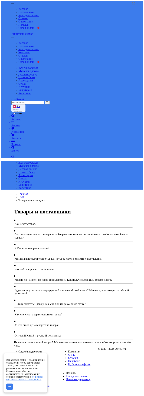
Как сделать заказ (28, 15)
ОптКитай (17, 99)
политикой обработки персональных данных (24, 378)
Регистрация (19, 33)
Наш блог (74, 360)
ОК (9, 386)
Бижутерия (25, 89)
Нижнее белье (26, 77)
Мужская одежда (28, 71)
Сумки (22, 83)
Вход (30, 33)
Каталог (23, 8)
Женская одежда (28, 67)
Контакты (24, 52)
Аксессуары (25, 80)
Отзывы (23, 18)
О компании (25, 21)
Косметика (24, 93)
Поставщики (26, 12)
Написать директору (78, 379)
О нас (71, 354)
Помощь (23, 24)
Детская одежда (27, 74)
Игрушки (24, 86)
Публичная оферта (79, 364)
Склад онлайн (27, 27)
